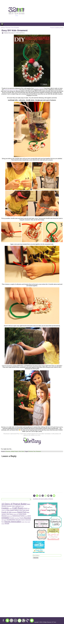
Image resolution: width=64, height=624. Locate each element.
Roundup (27, 518)
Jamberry (3, 514)
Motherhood (16, 516)
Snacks (23, 519)
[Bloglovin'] (54, 496)
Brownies (9, 506)
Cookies (5, 508)
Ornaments (38, 451)
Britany (23, 32)
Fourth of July (6, 512)
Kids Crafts (21, 451)
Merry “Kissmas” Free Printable (10, 27)
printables (5, 518)
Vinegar (2, 523)
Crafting (10, 508)
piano (29, 516)
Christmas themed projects (11, 89)
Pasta (26, 515)
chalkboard (18, 506)
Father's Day (18, 510)
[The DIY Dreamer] (41, 527)
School (5, 519)
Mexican (4, 516)
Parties (22, 516)
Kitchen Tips (16, 514)
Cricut (25, 508)
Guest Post (21, 512)
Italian (27, 512)
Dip (5, 510)
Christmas (8, 451)
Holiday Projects (14, 451)
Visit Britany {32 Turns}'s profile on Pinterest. (43, 498)
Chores (22, 506)
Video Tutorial (27, 521)
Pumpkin (12, 518)
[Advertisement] (8, 577)
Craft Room (17, 508)
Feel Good (25, 510)
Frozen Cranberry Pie (56, 27)
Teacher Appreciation (12, 522)
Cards (13, 506)
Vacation (23, 521)
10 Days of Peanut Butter (14, 503)
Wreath (7, 523)
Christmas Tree (31, 451)
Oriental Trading (38, 88)
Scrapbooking (11, 519)
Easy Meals (10, 510)
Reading (22, 518)
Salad (2, 519)
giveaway (14, 512)
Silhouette (18, 519)
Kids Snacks (10, 514)
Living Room (22, 514)
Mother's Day (9, 515)
